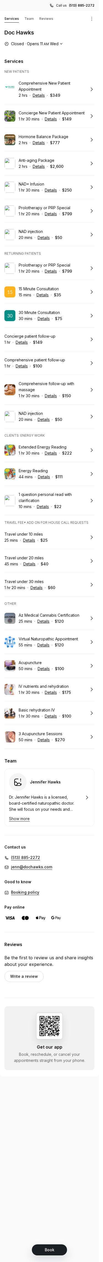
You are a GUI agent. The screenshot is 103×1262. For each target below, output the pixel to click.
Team (29, 19)
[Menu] (91, 18)
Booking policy (25, 892)
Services (11, 19)
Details (39, 95)
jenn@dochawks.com (31, 866)
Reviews (46, 19)
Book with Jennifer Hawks (49, 797)
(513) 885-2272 (81, 5)
